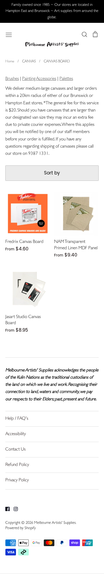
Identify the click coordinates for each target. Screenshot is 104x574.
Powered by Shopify (20, 528)
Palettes (66, 79)
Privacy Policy (17, 480)
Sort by (52, 173)
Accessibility (15, 434)
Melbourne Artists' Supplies (55, 523)
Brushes (12, 79)
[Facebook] (5, 509)
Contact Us (15, 449)
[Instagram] (14, 509)
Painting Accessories (39, 79)
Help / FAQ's (16, 419)
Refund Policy (17, 465)
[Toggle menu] (8, 34)
